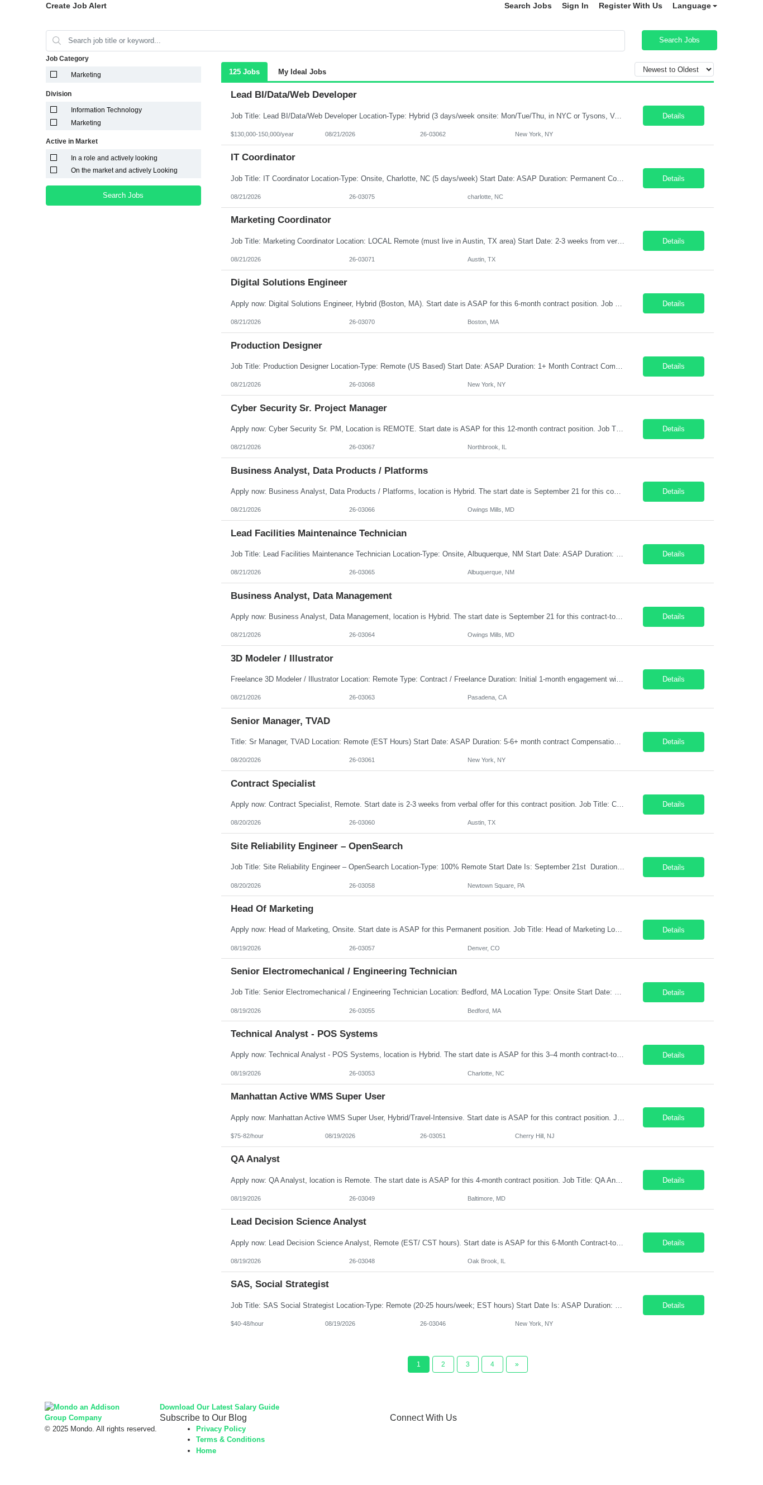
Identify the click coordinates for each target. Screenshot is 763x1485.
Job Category (67, 59)
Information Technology (106, 110)
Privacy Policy (221, 1429)
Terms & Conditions (230, 1439)
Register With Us (630, 5)
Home (206, 1450)
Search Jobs (528, 5)
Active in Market (72, 141)
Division (58, 94)
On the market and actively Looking (124, 170)
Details (673, 116)
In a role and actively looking (114, 158)
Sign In (575, 5)
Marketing (86, 75)
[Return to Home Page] (94, 1412)
